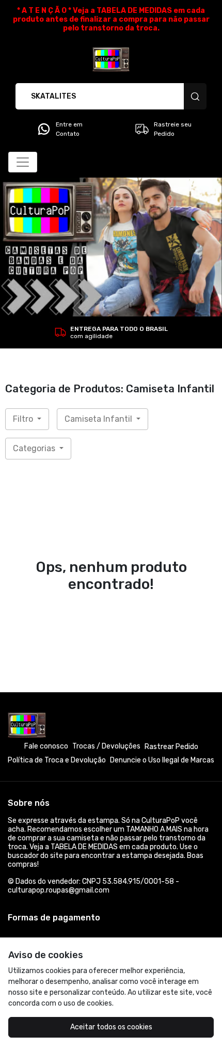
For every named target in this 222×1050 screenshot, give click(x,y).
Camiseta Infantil (99, 419)
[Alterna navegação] (22, 162)
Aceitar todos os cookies (111, 1027)
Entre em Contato (69, 129)
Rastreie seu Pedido (173, 129)
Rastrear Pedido (171, 746)
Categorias (35, 448)
